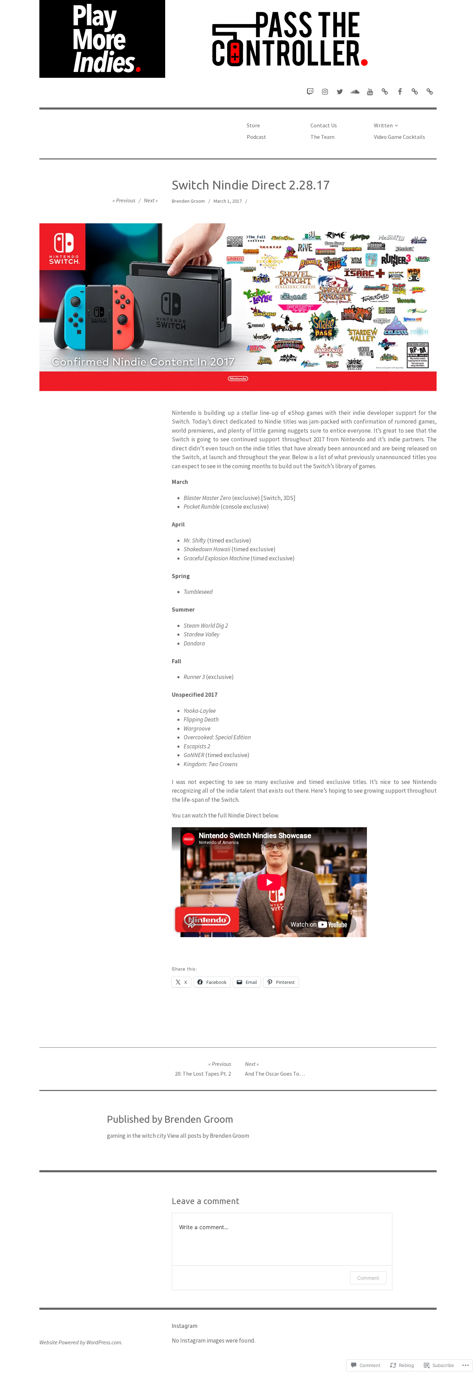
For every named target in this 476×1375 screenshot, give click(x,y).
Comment (368, 1278)
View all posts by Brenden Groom (208, 1135)
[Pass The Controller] (238, 39)
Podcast (256, 136)
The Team (322, 136)
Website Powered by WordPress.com (80, 1342)
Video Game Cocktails (399, 136)
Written (383, 125)
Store (253, 125)
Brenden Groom (188, 201)
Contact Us (323, 125)
